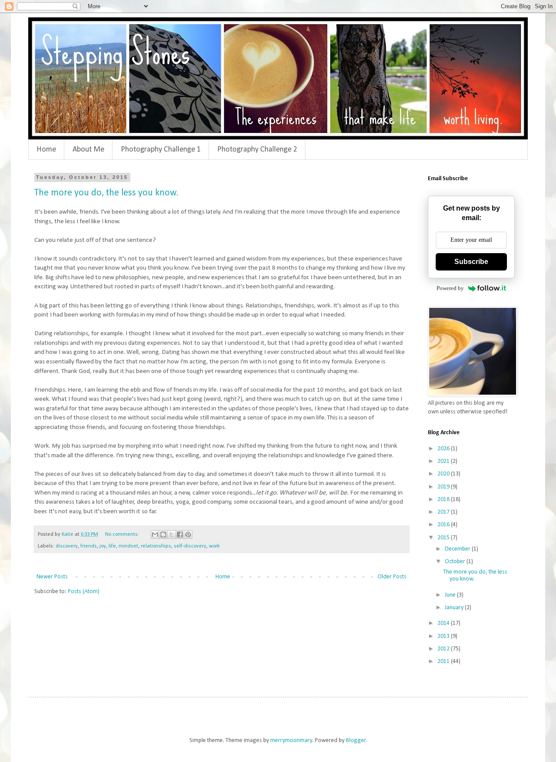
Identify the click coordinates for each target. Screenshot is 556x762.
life (112, 546)
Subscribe (471, 261)
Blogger (356, 740)
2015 (444, 537)
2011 (444, 661)
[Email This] (155, 534)
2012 (444, 649)
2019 (444, 487)
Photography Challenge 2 (257, 149)
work (214, 546)
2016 (444, 524)
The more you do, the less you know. (106, 193)
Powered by (450, 288)
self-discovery (190, 546)
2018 (444, 499)
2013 (444, 636)
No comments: (122, 534)
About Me (88, 149)
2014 (444, 623)
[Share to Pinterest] (188, 534)
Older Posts (392, 577)
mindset (128, 546)
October (456, 561)
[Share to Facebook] (179, 534)
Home (46, 149)
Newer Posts (52, 577)
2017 (444, 512)
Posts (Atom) (83, 591)
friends (88, 546)
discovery (67, 546)
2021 (444, 461)
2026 (444, 448)
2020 (444, 474)
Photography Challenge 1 (161, 149)
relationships (156, 546)
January (455, 607)
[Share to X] (171, 534)
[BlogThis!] (163, 534)
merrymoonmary (291, 740)
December (458, 549)
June (451, 595)
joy (102, 546)
